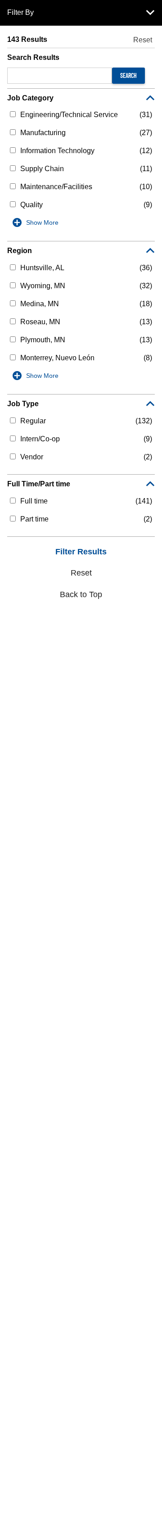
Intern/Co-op (40, 439)
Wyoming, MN (42, 286)
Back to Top (81, 594)
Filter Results (81, 551)
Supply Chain (42, 168)
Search (128, 75)
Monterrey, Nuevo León (57, 358)
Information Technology (57, 150)
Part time (34, 519)
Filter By (20, 12)
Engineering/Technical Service (69, 114)
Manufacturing (43, 132)
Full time (34, 501)
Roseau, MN (40, 322)
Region (19, 250)
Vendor (31, 457)
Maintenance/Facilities (56, 186)
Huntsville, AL (42, 268)
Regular (33, 421)
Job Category (30, 98)
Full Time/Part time (38, 484)
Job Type (23, 404)
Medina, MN (39, 304)
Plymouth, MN (42, 340)
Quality (31, 205)
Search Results (33, 57)
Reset (142, 40)
